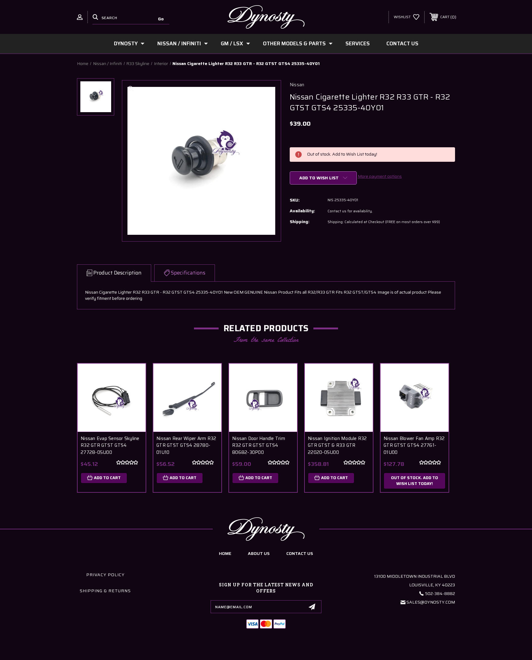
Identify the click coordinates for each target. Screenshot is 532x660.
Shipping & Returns (105, 590)
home (225, 553)
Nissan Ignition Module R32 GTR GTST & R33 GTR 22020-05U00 (337, 445)
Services (357, 43)
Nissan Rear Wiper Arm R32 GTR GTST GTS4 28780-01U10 (186, 445)
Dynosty (126, 43)
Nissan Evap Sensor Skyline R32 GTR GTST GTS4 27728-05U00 (110, 445)
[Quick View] (133, 376)
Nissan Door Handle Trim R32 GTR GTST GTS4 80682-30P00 (258, 445)
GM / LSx (232, 43)
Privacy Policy (105, 574)
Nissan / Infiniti (179, 43)
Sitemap (304, 653)
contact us (299, 553)
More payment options (380, 176)
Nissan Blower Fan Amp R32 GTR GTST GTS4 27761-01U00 (414, 445)
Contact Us (402, 43)
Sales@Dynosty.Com (430, 602)
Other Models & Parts (294, 43)
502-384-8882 (440, 593)
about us (259, 553)
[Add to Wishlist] (133, 391)
